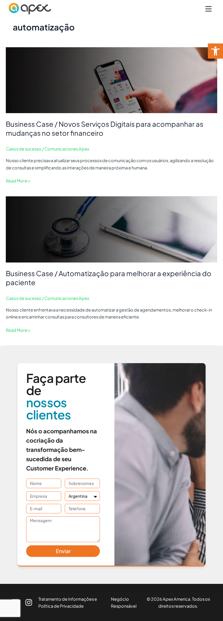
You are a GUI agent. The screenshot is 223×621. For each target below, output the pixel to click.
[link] (215, 51)
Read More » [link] (18, 180)
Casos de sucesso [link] (24, 148)
